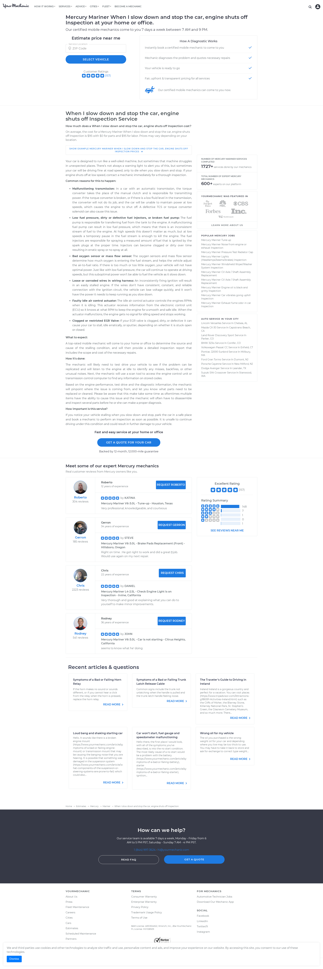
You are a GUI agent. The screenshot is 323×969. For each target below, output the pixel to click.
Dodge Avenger (210, 368)
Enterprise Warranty (144, 901)
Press (69, 901)
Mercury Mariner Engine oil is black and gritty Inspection (224, 289)
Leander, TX (239, 368)
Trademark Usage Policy (146, 912)
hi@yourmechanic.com (173, 849)
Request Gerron (171, 525)
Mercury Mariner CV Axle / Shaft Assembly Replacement (226, 274)
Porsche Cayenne (211, 363)
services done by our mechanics (233, 167)
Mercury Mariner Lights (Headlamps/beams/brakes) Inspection (223, 258)
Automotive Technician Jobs (214, 896)
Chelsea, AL (240, 323)
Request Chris (172, 573)
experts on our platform (227, 184)
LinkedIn (202, 921)
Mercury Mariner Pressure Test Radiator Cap (227, 252)
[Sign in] (317, 6)
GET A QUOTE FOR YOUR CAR (128, 442)
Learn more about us (227, 225)
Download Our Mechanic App (215, 901)
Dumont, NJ (241, 359)
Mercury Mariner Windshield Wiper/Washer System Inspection (226, 266)
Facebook (203, 915)
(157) (108, 75)
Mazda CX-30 (208, 327)
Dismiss (14, 958)
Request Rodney (171, 620)
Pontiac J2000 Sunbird (214, 351)
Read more (112, 704)
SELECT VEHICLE (96, 59)
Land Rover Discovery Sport (217, 335)
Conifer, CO (234, 343)
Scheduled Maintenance (81, 933)
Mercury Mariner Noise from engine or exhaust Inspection (224, 246)
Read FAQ (128, 859)
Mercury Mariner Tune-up (216, 240)
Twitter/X (202, 926)
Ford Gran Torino (211, 359)
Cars (68, 923)
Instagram (203, 931)
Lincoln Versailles (211, 323)
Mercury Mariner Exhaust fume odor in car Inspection (226, 304)
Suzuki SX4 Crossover (213, 372)
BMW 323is (207, 343)
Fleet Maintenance (77, 907)
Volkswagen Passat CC (214, 347)
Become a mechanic (128, 6)
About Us (71, 896)
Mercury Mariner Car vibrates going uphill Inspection (225, 297)
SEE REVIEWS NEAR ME (227, 530)
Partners (71, 938)
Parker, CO (207, 338)
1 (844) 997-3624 (145, 849)
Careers (70, 912)
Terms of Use (139, 917)
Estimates (72, 928)
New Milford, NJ (243, 363)
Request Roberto (171, 484)
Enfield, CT (247, 347)
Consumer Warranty (144, 896)
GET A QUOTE (194, 859)
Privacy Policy (139, 907)
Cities (69, 917)
